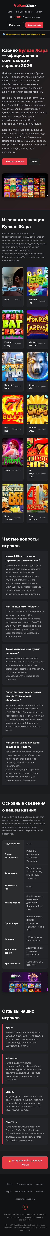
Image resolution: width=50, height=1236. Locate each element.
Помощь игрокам (31, 17)
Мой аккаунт (15, 25)
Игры (15, 17)
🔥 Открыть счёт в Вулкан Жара (25, 1162)
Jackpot (38, 12)
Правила (40, 1191)
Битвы (11, 12)
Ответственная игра (25, 1199)
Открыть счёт (34, 25)
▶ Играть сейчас (15, 161)
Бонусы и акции (24, 12)
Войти (34, 161)
